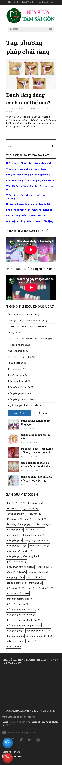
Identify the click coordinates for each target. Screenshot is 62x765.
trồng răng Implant (17, 604)
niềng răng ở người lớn (19, 550)
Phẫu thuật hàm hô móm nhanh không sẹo (30, 209)
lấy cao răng (43, 524)
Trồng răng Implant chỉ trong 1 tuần (26, 168)
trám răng (35, 582)
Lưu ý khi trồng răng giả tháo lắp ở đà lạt (29, 174)
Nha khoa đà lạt (45, 1)
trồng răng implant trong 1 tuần (24, 625)
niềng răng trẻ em (39, 545)
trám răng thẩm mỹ (18, 593)
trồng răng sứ (15, 630)
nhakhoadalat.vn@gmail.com (21, 732)
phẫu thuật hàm (16, 561)
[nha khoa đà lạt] (31, 15)
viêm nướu (33, 641)
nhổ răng (13, 534)
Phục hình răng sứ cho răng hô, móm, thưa (30, 180)
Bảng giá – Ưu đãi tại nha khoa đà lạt (26, 320)
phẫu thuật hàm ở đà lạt (20, 566)
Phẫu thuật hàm (16, 362)
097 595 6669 (20, 721)
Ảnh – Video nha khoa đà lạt (22, 314)
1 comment (34, 108)
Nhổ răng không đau (18, 350)
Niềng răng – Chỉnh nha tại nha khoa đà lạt (29, 163)
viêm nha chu (15, 641)
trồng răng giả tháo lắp (19, 598)
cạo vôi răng (30, 508)
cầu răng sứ (37, 513)
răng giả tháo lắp (38, 572)
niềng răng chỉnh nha (36, 540)
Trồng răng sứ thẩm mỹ (19, 399)
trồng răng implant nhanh (21, 614)
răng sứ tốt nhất (36, 577)
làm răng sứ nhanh (35, 519)
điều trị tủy (14, 646)
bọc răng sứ (35, 503)
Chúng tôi (12, 332)
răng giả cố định (16, 572)
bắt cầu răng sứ (16, 503)
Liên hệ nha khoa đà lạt (20, 1)
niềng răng (14, 540)
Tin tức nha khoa (16, 374)
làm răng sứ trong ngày (20, 524)
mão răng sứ (15, 529)
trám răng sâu (15, 588)
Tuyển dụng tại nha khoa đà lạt (23, 405)
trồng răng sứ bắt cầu (38, 630)
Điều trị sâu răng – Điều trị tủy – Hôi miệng (29, 221)
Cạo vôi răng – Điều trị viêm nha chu (26, 215)
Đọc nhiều (19, 413)
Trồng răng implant (17, 393)
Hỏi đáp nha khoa (17, 344)
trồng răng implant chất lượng (23, 609)
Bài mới (43, 413)
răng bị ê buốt (45, 566)
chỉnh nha (13, 508)
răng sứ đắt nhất (16, 582)
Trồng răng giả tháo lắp (19, 387)
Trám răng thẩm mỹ (17, 381)
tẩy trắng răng (15, 635)
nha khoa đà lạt (35, 529)
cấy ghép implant (17, 513)
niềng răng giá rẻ (16, 545)
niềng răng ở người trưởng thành (24, 556)
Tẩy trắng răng (15, 368)
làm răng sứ (14, 519)
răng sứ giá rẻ (15, 577)
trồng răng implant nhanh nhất (23, 619)
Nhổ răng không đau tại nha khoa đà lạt (28, 203)
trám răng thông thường (40, 588)
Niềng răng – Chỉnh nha (19, 356)
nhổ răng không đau (33, 534)
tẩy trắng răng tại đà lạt (39, 635)
